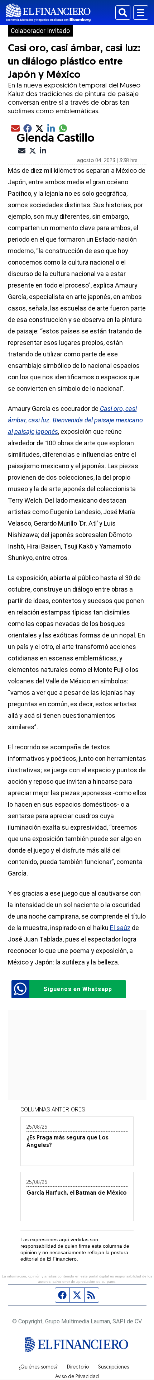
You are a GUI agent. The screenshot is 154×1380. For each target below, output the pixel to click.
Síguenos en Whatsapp (77, 989)
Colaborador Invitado (40, 30)
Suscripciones (113, 1367)
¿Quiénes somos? (38, 1367)
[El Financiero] (48, 13)
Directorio (78, 1367)
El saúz (120, 927)
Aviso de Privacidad (77, 1377)
